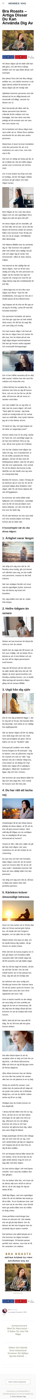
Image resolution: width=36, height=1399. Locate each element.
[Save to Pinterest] (21, 57)
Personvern (11, 1391)
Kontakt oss (28, 1394)
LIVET (4, 1314)
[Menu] (3, 3)
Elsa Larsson (13, 1309)
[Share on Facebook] (8, 57)
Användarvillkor (23, 1391)
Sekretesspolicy (9, 1394)
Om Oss (19, 1394)
